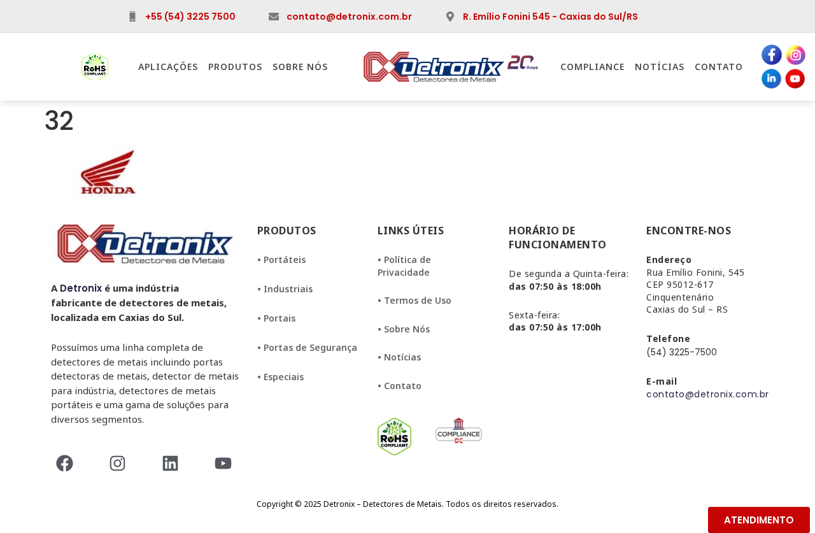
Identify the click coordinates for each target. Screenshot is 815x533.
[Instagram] (121, 463)
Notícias (659, 66)
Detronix (81, 288)
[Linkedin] (174, 463)
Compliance (592, 66)
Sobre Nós (300, 66)
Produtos (235, 66)
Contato (719, 66)
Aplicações (168, 66)
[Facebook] (68, 463)
